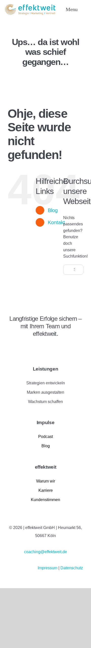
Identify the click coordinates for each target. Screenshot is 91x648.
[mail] (35, 347)
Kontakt (56, 222)
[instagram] (18, 347)
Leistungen (45, 369)
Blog (53, 210)
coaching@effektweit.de (45, 552)
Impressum (48, 568)
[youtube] (26, 347)
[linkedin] (9, 347)
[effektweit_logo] (30, 6)
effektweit (45, 467)
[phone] (44, 347)
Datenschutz (71, 568)
